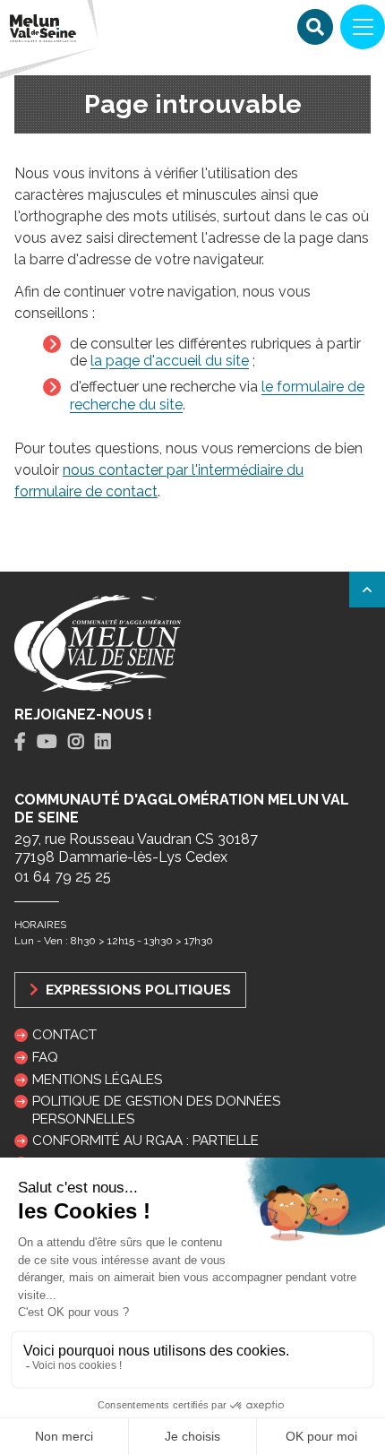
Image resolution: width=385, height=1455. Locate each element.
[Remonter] (367, 589)
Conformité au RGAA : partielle (145, 1140)
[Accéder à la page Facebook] (20, 742)
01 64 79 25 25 (62, 876)
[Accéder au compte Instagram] (76, 742)
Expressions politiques (136, 989)
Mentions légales (97, 1080)
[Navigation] (362, 26)
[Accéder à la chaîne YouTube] (47, 742)
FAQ (45, 1057)
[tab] (20, 742)
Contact (64, 1035)
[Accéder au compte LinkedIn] (103, 742)
